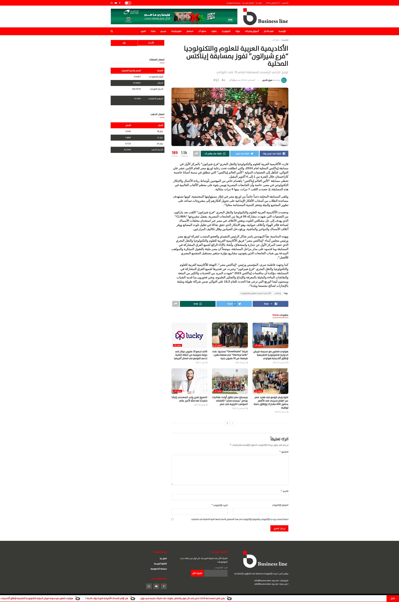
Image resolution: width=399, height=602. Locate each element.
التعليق (283, 452)
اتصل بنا (259, 3)
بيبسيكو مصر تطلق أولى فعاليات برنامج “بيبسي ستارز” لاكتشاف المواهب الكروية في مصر (230, 400)
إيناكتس (278, 293)
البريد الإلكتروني (219, 505)
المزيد (143, 31)
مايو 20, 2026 (240, 362)
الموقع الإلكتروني (280, 505)
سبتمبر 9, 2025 (281, 411)
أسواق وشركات (252, 31)
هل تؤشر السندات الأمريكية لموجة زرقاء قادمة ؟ (150, 598)
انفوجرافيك (176, 31)
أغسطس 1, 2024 (248, 80)
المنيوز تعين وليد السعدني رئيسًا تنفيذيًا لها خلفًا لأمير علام (189, 399)
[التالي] (227, 423)
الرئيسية (282, 31)
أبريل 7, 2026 (201, 362)
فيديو (163, 31)
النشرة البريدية (248, 3)
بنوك (238, 31)
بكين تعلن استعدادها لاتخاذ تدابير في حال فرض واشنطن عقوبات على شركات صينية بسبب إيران (226, 598)
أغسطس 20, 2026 (280, 362)
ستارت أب (202, 31)
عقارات (214, 31)
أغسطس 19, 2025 (239, 408)
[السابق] (232, 423)
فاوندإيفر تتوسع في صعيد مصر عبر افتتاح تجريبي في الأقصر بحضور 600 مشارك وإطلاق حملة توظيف (271, 402)
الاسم (284, 491)
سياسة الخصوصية (233, 3)
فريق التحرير (267, 80)
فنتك (153, 31)
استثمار (189, 31)
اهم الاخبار (269, 31)
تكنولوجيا (226, 31)
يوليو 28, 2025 (200, 404)
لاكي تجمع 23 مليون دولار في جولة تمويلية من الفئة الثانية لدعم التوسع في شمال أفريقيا (190, 355)
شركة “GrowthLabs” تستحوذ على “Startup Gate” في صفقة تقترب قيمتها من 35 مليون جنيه (230, 355)
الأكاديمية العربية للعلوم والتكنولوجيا (256, 293)
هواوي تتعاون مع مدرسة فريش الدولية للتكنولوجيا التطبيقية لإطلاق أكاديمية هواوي (270, 355)
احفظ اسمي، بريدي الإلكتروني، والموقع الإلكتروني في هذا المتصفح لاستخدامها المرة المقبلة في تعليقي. (239, 519)
